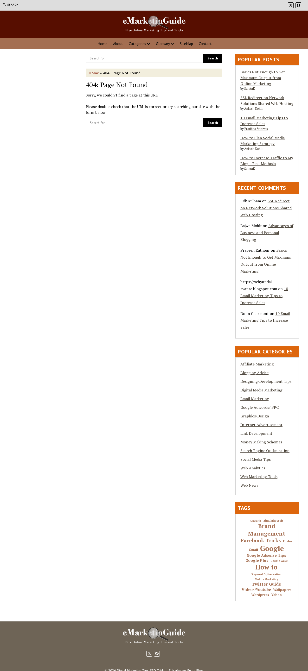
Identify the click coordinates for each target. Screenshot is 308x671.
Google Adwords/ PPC (259, 407)
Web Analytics (252, 468)
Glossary (163, 43)
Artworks (255, 520)
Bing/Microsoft (273, 520)
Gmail (253, 550)
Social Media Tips (255, 459)
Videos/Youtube (256, 589)
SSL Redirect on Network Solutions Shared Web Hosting (266, 207)
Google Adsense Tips (266, 555)
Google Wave (279, 560)
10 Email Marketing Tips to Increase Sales (264, 295)
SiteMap (186, 43)
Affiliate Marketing (257, 364)
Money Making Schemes (261, 442)
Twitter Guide (266, 584)
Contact (205, 43)
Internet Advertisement (261, 424)
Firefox (287, 541)
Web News (249, 485)
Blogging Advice (254, 372)
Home (102, 43)
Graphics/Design (254, 416)
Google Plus (256, 560)
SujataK (249, 89)
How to (266, 567)
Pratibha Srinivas (256, 129)
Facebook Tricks (261, 540)
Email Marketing (254, 398)
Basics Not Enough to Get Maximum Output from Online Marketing (262, 77)
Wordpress (260, 595)
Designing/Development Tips (265, 381)
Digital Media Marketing (261, 390)
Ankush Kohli (253, 109)
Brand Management (266, 530)
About (118, 43)
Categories (137, 43)
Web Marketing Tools (258, 476)
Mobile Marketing (266, 579)
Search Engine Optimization (264, 450)
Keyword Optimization (266, 574)
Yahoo (276, 595)
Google (272, 548)
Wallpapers (282, 590)
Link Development (256, 433)
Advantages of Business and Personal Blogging (266, 232)
